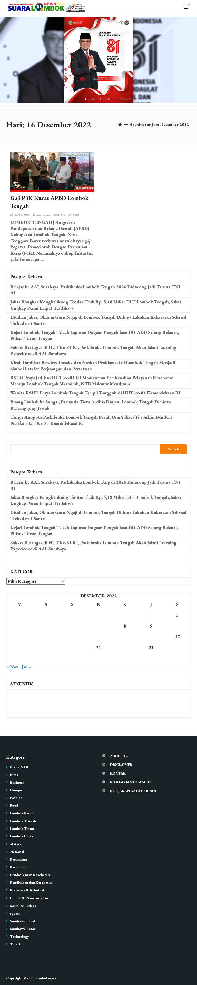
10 (177, 626)
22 (124, 647)
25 (19, 658)
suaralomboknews (41, 978)
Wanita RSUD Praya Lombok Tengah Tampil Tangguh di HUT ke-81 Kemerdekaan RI (95, 393)
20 (72, 647)
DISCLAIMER (121, 764)
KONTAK (118, 773)
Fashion (16, 797)
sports (15, 913)
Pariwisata (18, 859)
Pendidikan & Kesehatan (30, 874)
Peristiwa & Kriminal (27, 890)
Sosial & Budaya (23, 905)
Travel (15, 944)
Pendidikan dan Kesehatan (31, 882)
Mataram (17, 844)
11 (19, 637)
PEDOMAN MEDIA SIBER (131, 782)
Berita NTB (19, 767)
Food (14, 805)
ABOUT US (119, 755)
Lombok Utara (21, 836)
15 (124, 637)
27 (72, 658)
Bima (14, 774)
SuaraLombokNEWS (50, 215)
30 (151, 658)
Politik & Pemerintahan (29, 898)
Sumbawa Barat (22, 921)
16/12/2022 (22, 215)
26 (45, 658)
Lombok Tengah (23, 820)
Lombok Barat (21, 813)
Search (173, 449)
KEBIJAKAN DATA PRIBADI (133, 790)
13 (72, 637)
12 (45, 637)
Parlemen (17, 867)
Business (17, 782)
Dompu (16, 790)
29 (124, 658)
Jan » (26, 667)
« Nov (12, 667)
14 (98, 637)
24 (177, 647)
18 (19, 647)
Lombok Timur (22, 828)
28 (98, 658)
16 (151, 637)
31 (177, 658)
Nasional (17, 851)
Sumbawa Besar (22, 928)
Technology (19, 936)
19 (45, 647)
